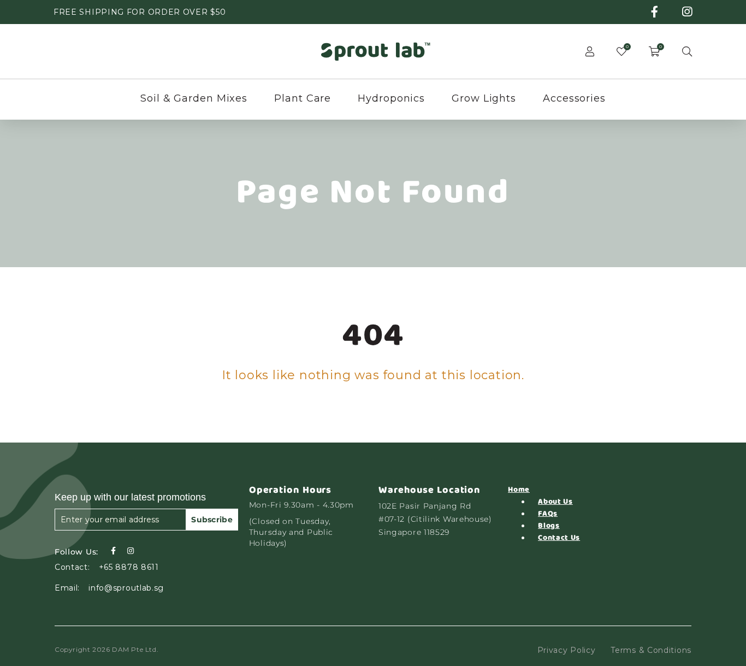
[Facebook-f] (113, 551)
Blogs (549, 526)
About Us (555, 502)
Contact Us (559, 538)
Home (519, 490)
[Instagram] (130, 551)
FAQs (548, 514)
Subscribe (212, 519)
